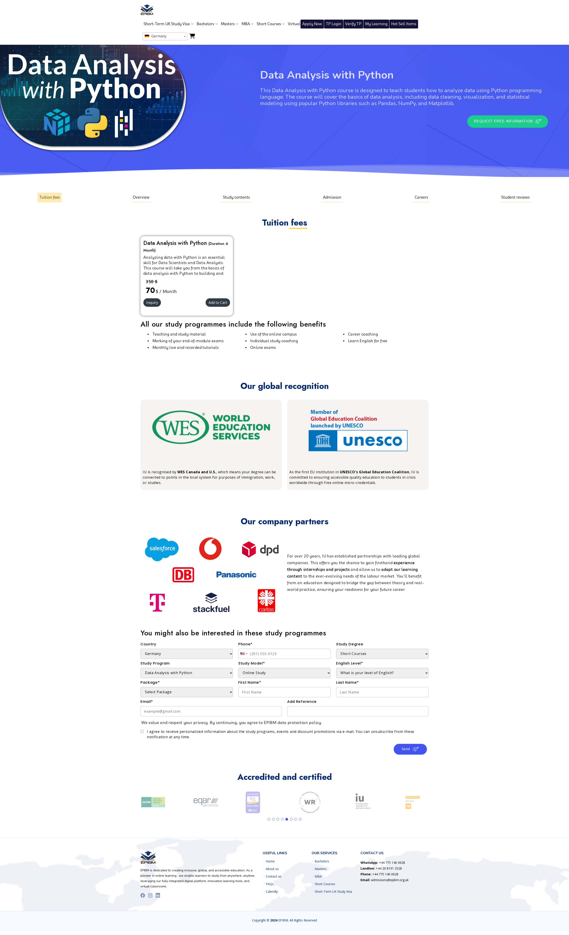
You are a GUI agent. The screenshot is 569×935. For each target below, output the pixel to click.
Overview (141, 197)
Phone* (245, 644)
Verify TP (353, 24)
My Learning (376, 24)
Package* (150, 682)
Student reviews (515, 197)
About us (272, 868)
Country (148, 644)
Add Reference (302, 701)
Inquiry (152, 302)
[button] (269, 819)
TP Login (333, 24)
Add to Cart (217, 302)
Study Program (155, 663)
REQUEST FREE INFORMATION (504, 121)
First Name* (249, 682)
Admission (332, 197)
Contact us (273, 876)
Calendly (272, 891)
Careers (421, 197)
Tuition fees (49, 197)
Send (406, 748)
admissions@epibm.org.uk (385, 880)
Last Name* (347, 682)
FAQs (270, 884)
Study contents (236, 197)
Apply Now (312, 24)
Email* (146, 701)
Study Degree (349, 644)
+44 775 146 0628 (383, 862)
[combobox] (165, 36)
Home (270, 861)
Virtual (294, 24)
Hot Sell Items (403, 24)
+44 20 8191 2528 (381, 868)
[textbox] (165, 36)
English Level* (349, 663)
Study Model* (251, 663)
